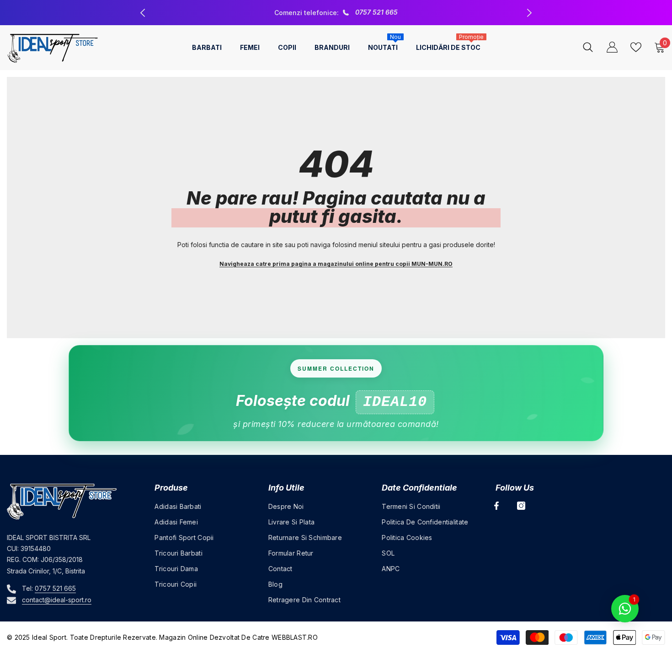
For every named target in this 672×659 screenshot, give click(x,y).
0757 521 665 (376, 12)
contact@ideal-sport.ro (56, 600)
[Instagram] (521, 506)
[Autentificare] (612, 47)
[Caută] (588, 47)
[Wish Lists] (635, 47)
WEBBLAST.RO (295, 637)
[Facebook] (496, 506)
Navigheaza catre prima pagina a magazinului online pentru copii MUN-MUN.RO (336, 263)
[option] (336, 12)
